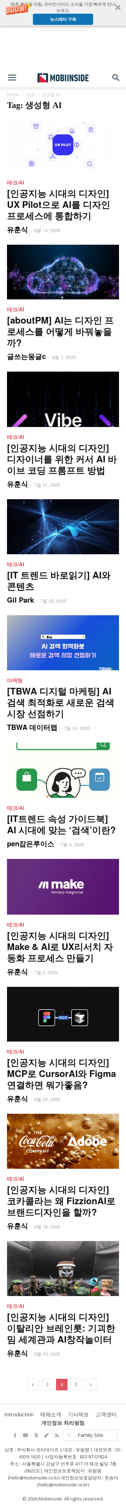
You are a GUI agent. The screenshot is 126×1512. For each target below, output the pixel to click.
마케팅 (15, 680)
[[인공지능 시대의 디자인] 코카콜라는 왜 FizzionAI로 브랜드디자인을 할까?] (63, 1141)
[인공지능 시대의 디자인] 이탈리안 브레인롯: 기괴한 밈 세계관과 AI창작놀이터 (61, 1327)
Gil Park (20, 600)
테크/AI (15, 182)
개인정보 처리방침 (63, 1422)
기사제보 (78, 1414)
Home (13, 94)
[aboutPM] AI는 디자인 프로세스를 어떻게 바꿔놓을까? (60, 331)
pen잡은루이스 (30, 843)
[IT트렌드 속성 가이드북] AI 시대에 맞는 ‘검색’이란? (61, 824)
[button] (63, 13)
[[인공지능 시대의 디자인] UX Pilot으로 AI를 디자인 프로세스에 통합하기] (63, 144)
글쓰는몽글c (26, 356)
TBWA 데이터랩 (32, 727)
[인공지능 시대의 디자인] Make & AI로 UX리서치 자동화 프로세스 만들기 (60, 946)
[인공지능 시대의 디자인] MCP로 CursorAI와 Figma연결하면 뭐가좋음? (61, 1073)
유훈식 (17, 229)
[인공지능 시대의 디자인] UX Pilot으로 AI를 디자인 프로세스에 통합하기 (58, 204)
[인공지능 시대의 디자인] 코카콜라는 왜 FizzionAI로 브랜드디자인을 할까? (61, 1200)
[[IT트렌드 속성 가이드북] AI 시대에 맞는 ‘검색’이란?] (63, 770)
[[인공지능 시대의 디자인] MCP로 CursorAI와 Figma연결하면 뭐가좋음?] (63, 1014)
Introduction (19, 1414)
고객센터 (106, 1414)
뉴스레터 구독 (63, 19)
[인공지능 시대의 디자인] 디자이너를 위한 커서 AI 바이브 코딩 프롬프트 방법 (62, 458)
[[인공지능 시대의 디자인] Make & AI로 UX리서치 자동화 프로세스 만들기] (63, 887)
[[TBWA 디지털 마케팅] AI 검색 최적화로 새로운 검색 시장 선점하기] (63, 642)
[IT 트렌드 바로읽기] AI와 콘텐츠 (59, 580)
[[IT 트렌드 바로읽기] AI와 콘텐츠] (63, 526)
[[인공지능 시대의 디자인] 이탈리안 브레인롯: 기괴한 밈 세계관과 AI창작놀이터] (63, 1268)
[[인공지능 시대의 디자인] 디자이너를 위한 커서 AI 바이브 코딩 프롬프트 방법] (63, 399)
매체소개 (50, 1414)
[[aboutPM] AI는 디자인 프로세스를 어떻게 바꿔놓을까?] (63, 272)
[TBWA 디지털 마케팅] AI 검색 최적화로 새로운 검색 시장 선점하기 (60, 702)
